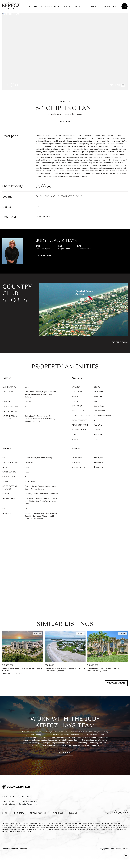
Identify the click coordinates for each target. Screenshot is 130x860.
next (15, 85)
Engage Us (73, 813)
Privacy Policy (122, 849)
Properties (33, 6)
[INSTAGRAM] (115, 812)
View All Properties (116, 683)
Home (4, 813)
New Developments (71, 6)
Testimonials (58, 813)
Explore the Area (120, 342)
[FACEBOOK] (109, 812)
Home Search (52, 6)
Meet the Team (18, 813)
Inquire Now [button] (65, 122)
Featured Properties (38, 813)
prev (10, 85)
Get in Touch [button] (65, 753)
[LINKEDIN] (120, 812)
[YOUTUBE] (126, 812)
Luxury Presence (20, 849)
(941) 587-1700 (109, 6)
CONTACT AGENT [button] (45, 256)
